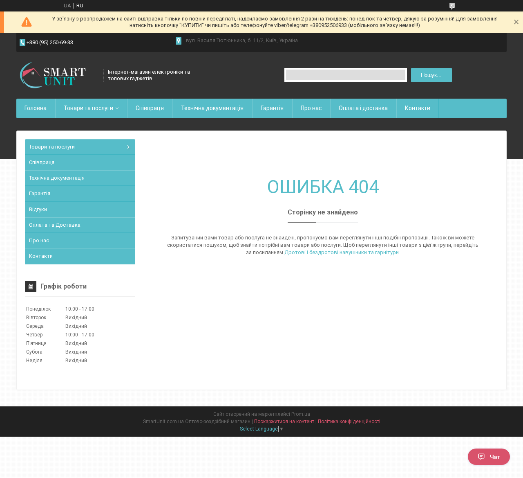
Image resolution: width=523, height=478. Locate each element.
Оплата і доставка (363, 108)
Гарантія (272, 108)
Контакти (417, 108)
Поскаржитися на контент (284, 421)
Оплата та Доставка (54, 225)
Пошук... (431, 75)
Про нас (311, 108)
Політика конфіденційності (349, 421)
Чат (495, 456)
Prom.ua (300, 414)
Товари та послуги (88, 108)
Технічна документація (212, 108)
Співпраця (150, 108)
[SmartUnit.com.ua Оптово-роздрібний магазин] (57, 75)
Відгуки (38, 209)
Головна (36, 108)
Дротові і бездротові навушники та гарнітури (341, 252)
